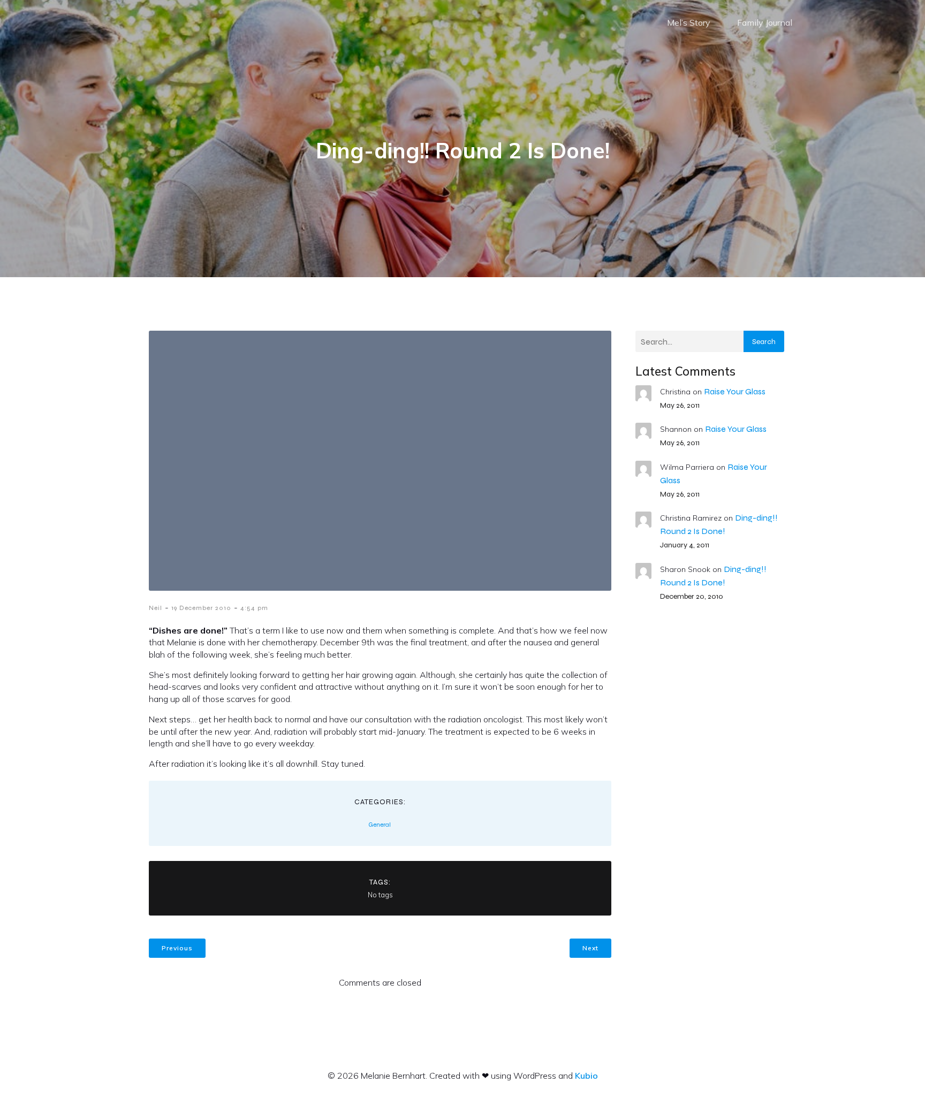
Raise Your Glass (734, 391)
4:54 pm (254, 608)
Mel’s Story (688, 22)
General (379, 824)
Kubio (586, 1075)
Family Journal (764, 22)
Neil (155, 608)
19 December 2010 (201, 608)
